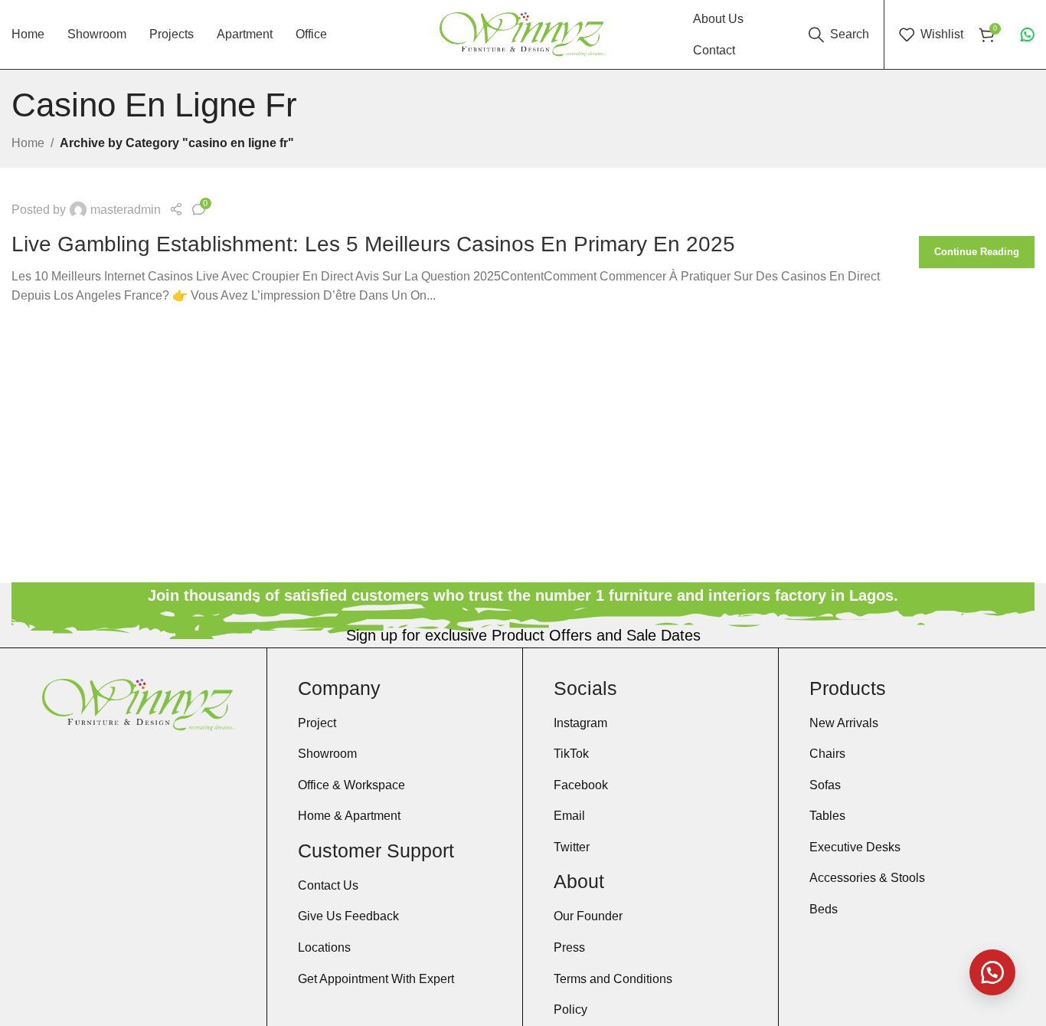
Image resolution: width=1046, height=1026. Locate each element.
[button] (992, 972)
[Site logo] (523, 33)
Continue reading (976, 251)
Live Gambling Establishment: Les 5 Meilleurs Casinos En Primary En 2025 (373, 244)
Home (27, 142)
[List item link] (395, 723)
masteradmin (125, 209)
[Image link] (139, 703)
